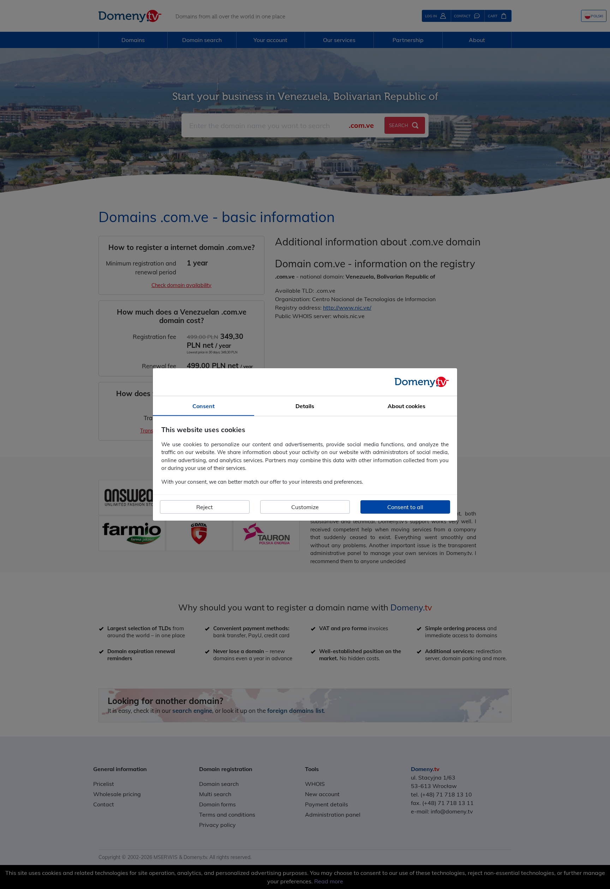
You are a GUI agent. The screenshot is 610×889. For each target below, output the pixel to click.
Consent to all (405, 507)
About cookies (406, 406)
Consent (203, 406)
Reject (204, 507)
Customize (305, 507)
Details (304, 406)
